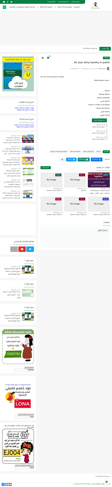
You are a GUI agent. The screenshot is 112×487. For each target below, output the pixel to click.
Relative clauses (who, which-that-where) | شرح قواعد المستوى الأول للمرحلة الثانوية (12, 173)
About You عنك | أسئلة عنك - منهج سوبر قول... (11, 295)
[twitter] (11, 1)
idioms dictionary (88, 151)
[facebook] (7, 1)
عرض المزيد (45, 167)
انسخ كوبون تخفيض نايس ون (24, 465)
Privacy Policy (52, 2)
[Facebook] (14, 249)
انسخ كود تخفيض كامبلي (26, 414)
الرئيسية (77, 7)
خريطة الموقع (76, 2)
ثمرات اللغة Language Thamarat (83, 484)
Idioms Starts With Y (54, 191)
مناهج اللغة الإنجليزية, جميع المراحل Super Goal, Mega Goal (12, 271)
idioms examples (75, 151)
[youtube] (4, 1)
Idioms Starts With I (98, 127)
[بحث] (4, 7)
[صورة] (28, 139)
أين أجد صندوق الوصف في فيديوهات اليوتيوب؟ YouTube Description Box (12, 184)
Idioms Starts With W (102, 215)
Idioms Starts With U (78, 215)
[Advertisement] (56, 28)
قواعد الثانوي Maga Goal (25, 110)
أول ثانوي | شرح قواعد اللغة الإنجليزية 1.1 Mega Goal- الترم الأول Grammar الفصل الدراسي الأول (11, 196)
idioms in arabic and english (59, 151)
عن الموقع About (64, 2)
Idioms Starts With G (98, 139)
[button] (96, 159)
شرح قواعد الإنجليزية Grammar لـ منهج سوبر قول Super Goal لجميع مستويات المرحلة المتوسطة (11, 162)
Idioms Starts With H (98, 133)
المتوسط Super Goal (64, 7)
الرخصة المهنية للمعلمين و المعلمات (22, 7)
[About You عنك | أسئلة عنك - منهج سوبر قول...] (28, 293)
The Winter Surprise (90, 48)
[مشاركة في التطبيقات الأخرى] (62, 159)
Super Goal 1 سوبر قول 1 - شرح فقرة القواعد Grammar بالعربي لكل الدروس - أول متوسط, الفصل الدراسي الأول (11, 151)
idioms (106, 58)
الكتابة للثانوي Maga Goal (25, 127)
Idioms (83, 191)
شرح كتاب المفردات (102, 476)
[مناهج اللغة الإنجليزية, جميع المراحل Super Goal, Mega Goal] (28, 270)
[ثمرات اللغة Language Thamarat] (95, 5)
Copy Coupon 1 (29, 368)
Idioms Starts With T (54, 215)
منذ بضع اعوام (100, 124)
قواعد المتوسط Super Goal (24, 108)
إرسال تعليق (102, 230)
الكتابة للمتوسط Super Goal (24, 125)
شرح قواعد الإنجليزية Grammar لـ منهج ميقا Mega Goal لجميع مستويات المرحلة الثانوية (11, 140)
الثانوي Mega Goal (46, 7)
